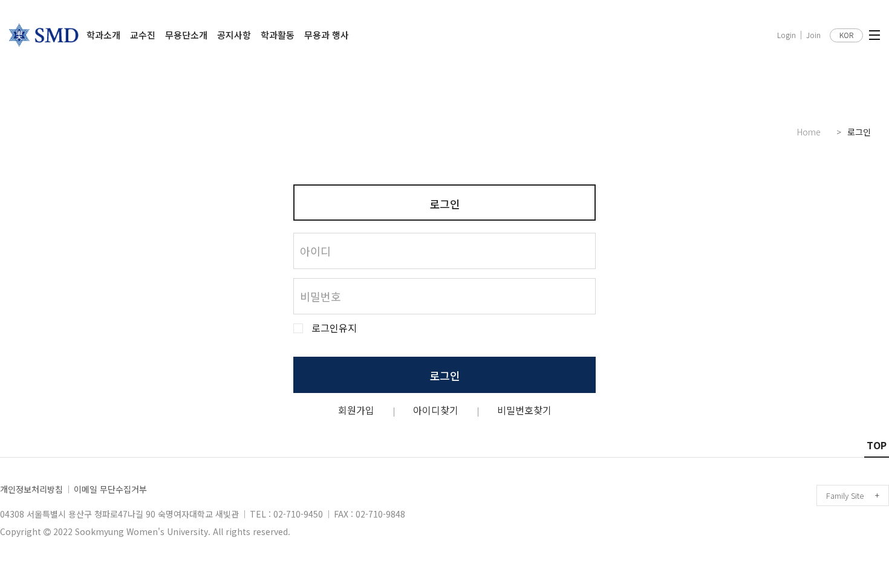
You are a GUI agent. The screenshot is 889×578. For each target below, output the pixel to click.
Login (786, 35)
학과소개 (103, 34)
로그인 (444, 375)
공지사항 (234, 34)
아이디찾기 (435, 410)
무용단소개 (186, 34)
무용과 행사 (326, 34)
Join (813, 35)
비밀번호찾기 (524, 410)
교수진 (142, 34)
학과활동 (278, 34)
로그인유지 (334, 328)
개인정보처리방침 (31, 489)
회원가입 (356, 410)
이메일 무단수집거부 (110, 489)
